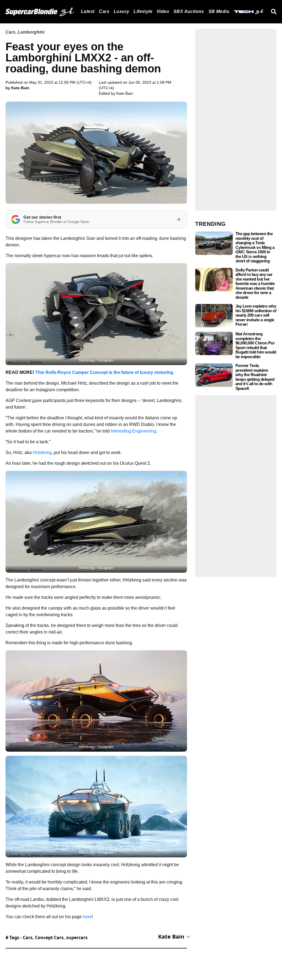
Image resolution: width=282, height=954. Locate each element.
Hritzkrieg (42, 452)
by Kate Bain (17, 88)
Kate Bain (124, 93)
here (87, 916)
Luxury (121, 11)
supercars (77, 937)
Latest (87, 11)
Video (163, 11)
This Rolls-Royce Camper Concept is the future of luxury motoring (104, 372)
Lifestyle (143, 11)
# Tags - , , (47, 937)
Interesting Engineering (133, 431)
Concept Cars (49, 937)
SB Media (218, 11)
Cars (104, 11)
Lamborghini (31, 32)
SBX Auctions (188, 11)
